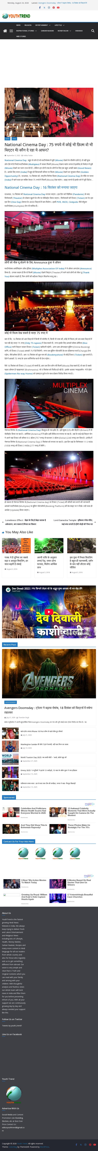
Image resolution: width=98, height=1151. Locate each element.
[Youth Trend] (5, 31)
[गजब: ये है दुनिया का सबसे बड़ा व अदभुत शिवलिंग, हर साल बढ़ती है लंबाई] (16, 539)
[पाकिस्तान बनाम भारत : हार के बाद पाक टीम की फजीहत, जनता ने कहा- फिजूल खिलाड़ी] (10, 785)
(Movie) (37, 272)
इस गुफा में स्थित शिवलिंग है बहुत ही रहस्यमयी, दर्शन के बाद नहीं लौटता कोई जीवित (81, 562)
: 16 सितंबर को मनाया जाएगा (59, 187)
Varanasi (79, 31)
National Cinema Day (22, 187)
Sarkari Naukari (47, 31)
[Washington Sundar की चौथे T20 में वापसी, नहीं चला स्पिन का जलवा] (10, 746)
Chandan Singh (23, 717)
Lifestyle (58, 25)
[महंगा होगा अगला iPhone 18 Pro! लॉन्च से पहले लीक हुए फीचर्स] (10, 733)
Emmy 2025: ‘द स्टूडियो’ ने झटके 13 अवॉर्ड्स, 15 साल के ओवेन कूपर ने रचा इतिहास (49, 770)
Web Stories (21, 36)
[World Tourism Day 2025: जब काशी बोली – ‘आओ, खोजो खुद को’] (10, 759)
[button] (49, 25)
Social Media (7, 1114)
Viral (14, 139)
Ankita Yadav (28, 155)
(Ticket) (36, 346)
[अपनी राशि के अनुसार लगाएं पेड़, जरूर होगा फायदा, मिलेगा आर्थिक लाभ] (49, 539)
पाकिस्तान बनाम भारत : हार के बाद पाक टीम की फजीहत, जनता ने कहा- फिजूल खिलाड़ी (48, 783)
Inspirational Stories (25, 31)
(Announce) (86, 268)
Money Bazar (63, 31)
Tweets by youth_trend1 (12, 1025)
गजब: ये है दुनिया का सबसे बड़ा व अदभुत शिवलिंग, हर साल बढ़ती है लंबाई (16, 561)
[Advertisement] (49, 58)
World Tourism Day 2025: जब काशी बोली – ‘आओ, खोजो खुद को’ (44, 757)
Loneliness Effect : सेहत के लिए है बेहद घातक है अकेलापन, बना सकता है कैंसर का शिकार (25, 522)
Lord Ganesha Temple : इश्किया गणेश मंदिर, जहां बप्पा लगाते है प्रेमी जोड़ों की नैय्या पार (73, 522)
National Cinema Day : (16, 160)
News (18, 25)
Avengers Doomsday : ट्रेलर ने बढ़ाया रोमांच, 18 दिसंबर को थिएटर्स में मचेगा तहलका (48, 710)
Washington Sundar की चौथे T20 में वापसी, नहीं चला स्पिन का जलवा (44, 744)
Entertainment (41, 25)
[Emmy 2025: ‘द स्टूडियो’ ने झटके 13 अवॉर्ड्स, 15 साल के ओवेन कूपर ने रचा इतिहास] (10, 772)
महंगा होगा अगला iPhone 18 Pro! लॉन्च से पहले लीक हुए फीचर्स (41, 731)
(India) (24, 171)
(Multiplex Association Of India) (48, 268)
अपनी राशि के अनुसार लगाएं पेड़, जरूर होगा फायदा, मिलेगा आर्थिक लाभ (47, 562)
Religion (28, 25)
